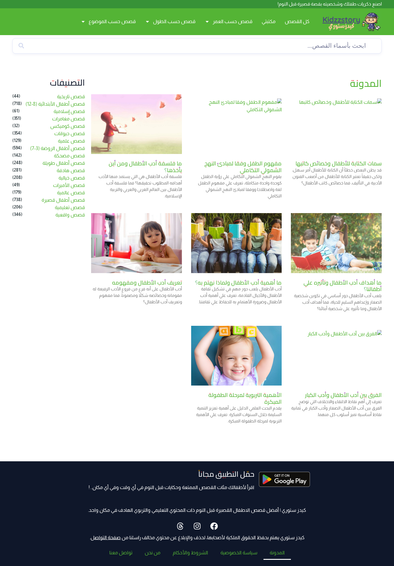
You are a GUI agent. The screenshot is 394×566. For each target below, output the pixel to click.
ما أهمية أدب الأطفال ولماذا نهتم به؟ (238, 282)
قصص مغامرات (68, 118)
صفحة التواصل (105, 537)
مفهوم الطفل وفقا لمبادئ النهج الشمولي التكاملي (243, 166)
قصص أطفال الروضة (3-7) (57, 148)
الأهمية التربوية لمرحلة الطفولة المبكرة (245, 398)
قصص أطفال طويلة (63, 163)
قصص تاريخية (71, 96)
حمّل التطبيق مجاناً (226, 474)
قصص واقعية (70, 214)
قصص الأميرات (69, 185)
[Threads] (180, 526)
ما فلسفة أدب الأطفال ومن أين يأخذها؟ (145, 166)
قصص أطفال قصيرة (63, 200)
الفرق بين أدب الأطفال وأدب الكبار (343, 395)
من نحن (152, 552)
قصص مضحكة (69, 155)
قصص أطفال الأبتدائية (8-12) (55, 104)
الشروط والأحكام (190, 552)
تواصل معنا (120, 552)
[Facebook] (214, 526)
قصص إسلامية (69, 111)
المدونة (277, 552)
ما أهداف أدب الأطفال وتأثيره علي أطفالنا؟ (343, 285)
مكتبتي (268, 21)
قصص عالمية (71, 192)
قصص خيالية (71, 177)
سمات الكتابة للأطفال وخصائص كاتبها (339, 163)
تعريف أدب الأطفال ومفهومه (147, 282)
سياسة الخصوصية (238, 552)
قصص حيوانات (69, 133)
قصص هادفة (71, 170)
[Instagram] (197, 526)
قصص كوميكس (67, 126)
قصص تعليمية (70, 207)
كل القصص (297, 21)
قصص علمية (71, 141)
